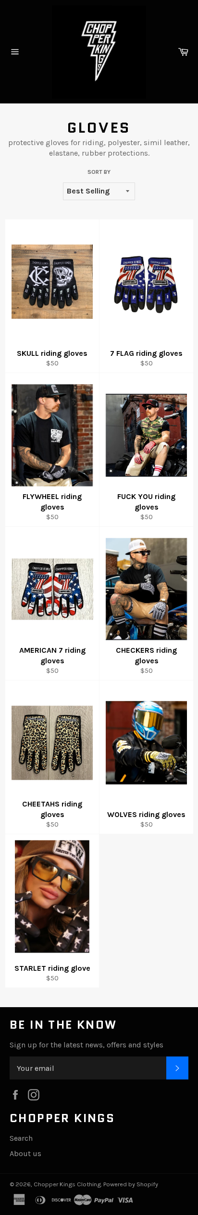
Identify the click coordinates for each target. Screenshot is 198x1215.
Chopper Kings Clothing (67, 1184)
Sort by (99, 172)
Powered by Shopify (130, 1184)
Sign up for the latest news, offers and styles (86, 1044)
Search (21, 1138)
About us (25, 1153)
